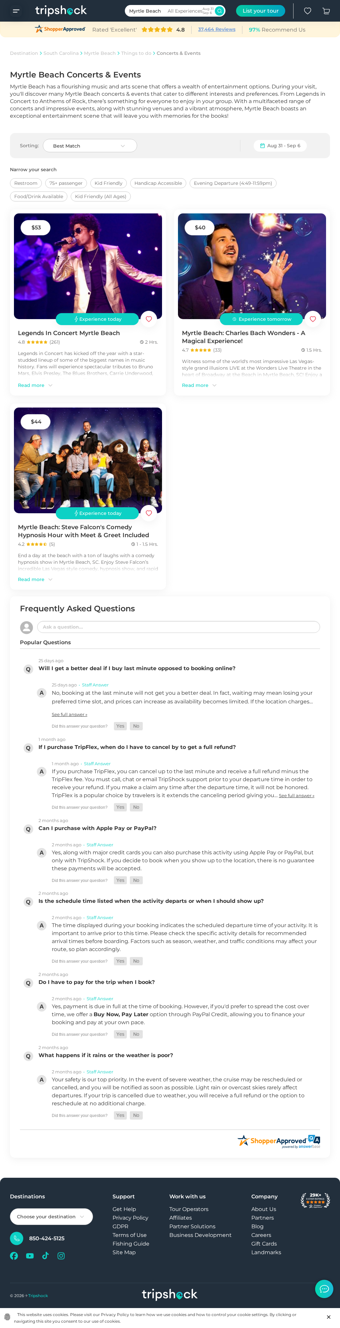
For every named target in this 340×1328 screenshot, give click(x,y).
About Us (263, 1209)
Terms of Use (130, 1235)
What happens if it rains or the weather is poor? (106, 1055)
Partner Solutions (192, 1226)
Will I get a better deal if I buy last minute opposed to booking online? (137, 668)
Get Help (124, 1209)
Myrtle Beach (100, 53)
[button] (120, 726)
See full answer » (69, 714)
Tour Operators (189, 1209)
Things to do (136, 53)
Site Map (124, 1252)
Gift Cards (264, 1244)
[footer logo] (170, 1295)
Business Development (200, 1235)
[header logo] (54, 11)
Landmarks (266, 1252)
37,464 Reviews (216, 29)
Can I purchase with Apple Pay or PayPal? (97, 828)
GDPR (120, 1226)
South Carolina (61, 53)
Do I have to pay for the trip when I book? (97, 982)
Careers (261, 1235)
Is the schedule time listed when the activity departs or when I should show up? (151, 901)
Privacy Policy (130, 1218)
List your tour (261, 11)
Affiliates (180, 1218)
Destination (24, 53)
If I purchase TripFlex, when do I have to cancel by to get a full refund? (137, 747)
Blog (257, 1226)
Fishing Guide (131, 1244)
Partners (262, 1218)
